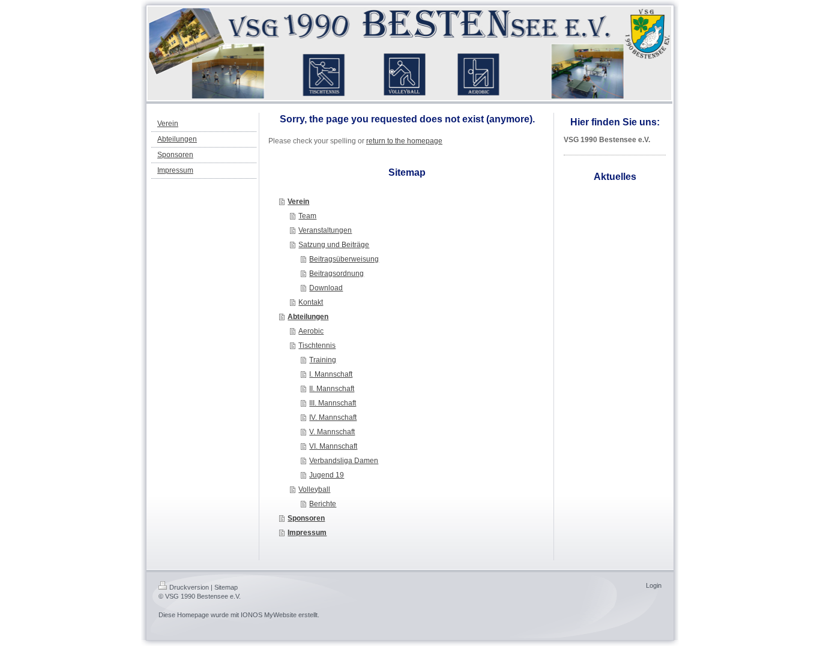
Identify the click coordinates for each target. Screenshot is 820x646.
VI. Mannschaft (333, 446)
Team (307, 216)
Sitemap (226, 587)
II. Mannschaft (331, 388)
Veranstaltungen (325, 230)
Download (326, 288)
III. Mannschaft (332, 403)
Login (654, 585)
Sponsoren (306, 518)
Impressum (307, 532)
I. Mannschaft (330, 374)
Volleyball (314, 489)
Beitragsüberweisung (344, 259)
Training (322, 360)
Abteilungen (308, 317)
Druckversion (189, 587)
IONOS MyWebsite (269, 614)
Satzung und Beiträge (333, 245)
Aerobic (311, 331)
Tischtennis (317, 345)
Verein (298, 201)
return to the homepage (404, 141)
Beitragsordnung (336, 273)
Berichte (322, 504)
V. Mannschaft (332, 432)
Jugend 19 (326, 475)
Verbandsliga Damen (343, 460)
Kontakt (310, 302)
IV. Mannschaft (333, 417)
